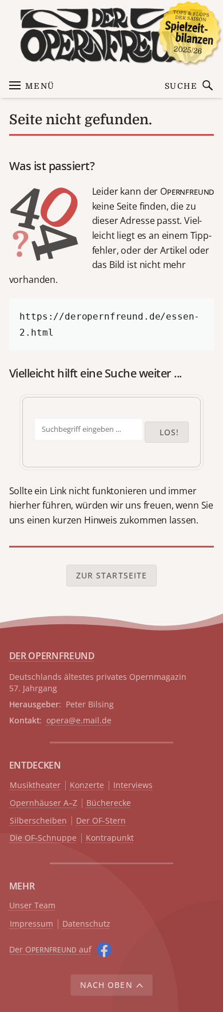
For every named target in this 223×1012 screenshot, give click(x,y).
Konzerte (87, 785)
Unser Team (32, 905)
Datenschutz (86, 924)
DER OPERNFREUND (52, 655)
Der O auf (50, 949)
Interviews (133, 785)
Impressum (31, 924)
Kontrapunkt (110, 838)
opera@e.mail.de (79, 720)
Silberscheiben (38, 821)
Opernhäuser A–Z (43, 803)
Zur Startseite (112, 575)
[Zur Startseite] (111, 35)
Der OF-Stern (101, 821)
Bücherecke (108, 803)
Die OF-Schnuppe (43, 838)
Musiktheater (35, 785)
